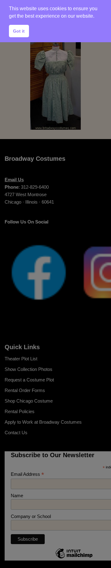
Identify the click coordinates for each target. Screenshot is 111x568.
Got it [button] (19, 31)
